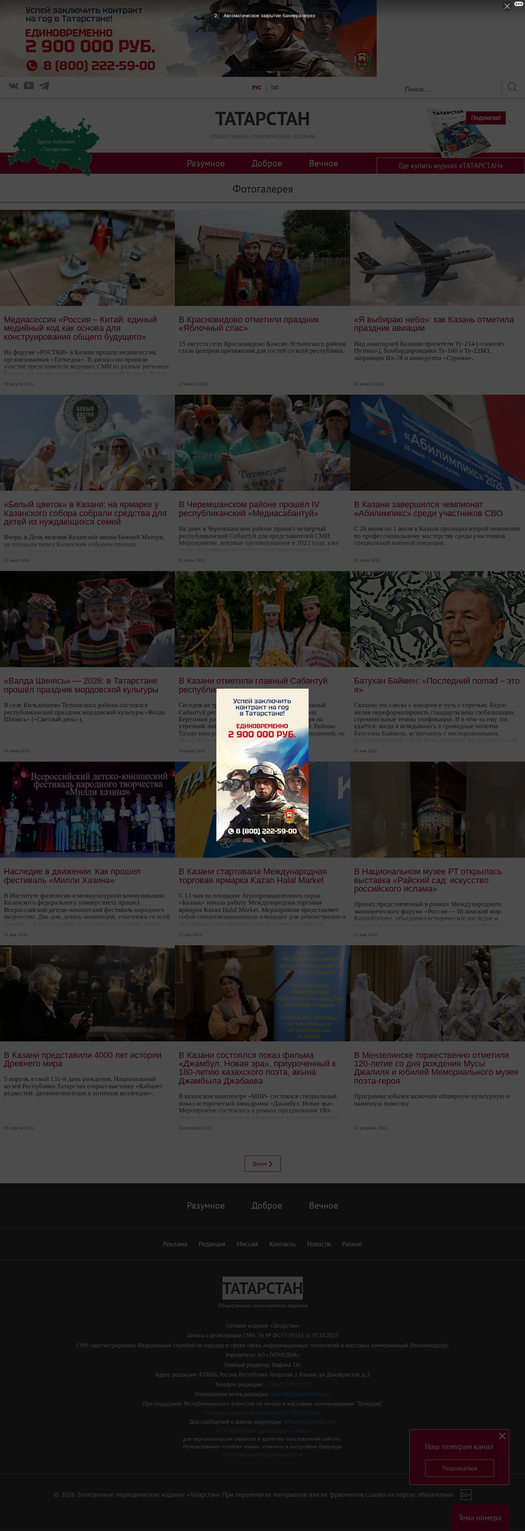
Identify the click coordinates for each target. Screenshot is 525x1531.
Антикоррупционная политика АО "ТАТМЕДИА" (262, 1412)
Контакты (282, 1244)
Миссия (247, 1244)
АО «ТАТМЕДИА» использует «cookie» (262, 1431)
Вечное (323, 163)
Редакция (212, 1244)
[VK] (13, 87)
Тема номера (480, 1518)
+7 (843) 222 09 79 (287, 1384)
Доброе (267, 163)
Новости (319, 1244)
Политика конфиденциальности (262, 1454)
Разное (352, 1244)
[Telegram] (44, 87)
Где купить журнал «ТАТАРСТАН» (451, 165)
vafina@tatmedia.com (309, 1421)
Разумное (206, 163)
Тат (275, 87)
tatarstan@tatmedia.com (300, 1394)
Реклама (175, 1244)
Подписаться (459, 1468)
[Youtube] (29, 87)
